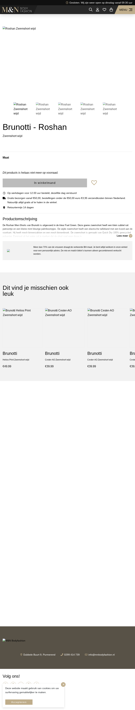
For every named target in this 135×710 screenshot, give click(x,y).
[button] (94, 183)
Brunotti (10, 353)
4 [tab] (73, 93)
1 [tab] (57, 93)
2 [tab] (62, 93)
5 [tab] (78, 93)
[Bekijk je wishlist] (104, 9)
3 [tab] (67, 93)
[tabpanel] (67, 61)
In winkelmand (45, 182)
